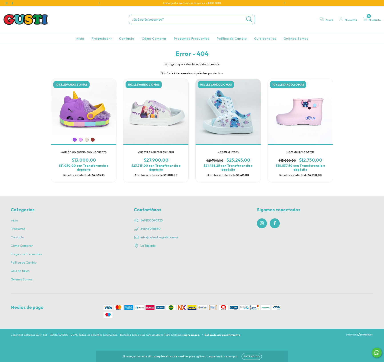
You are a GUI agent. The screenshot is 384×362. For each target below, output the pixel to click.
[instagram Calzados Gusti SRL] (6, 3)
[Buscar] (249, 19)
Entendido (252, 356)
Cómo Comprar (154, 39)
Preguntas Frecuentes (192, 39)
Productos (100, 39)
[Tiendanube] (359, 335)
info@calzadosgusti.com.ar (159, 237)
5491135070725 (151, 220)
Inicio (80, 39)
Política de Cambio (232, 39)
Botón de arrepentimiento (222, 335)
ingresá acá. (191, 335)
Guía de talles (265, 39)
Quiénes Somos (296, 39)
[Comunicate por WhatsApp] (377, 353)
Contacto (126, 39)
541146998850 (150, 229)
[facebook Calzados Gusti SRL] (13, 3)
